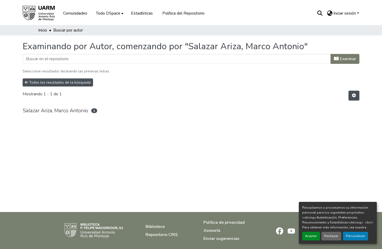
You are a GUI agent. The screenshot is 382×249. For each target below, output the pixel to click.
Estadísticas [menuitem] (142, 13)
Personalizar (355, 236)
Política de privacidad (224, 222)
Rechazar (331, 236)
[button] (42, 13)
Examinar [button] (347, 59)
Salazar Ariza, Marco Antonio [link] (55, 110)
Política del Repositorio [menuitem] (183, 13)
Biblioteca (155, 226)
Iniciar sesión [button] (345, 13)
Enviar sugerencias (221, 238)
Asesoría (211, 230)
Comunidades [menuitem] (75, 13)
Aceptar (311, 236)
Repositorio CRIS (162, 235)
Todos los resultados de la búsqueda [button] (59, 82)
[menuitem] (109, 13)
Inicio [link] (42, 30)
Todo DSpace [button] (108, 13)
